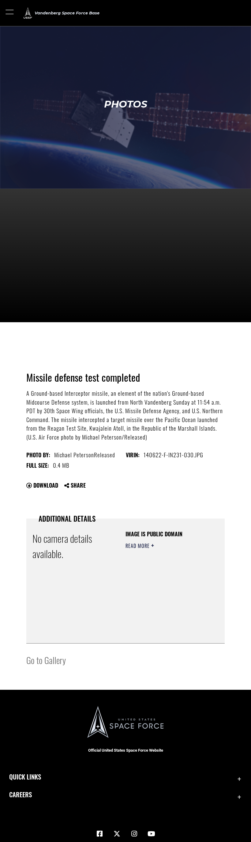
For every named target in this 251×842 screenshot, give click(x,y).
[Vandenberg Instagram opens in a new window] (134, 833)
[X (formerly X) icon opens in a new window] (117, 833)
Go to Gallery (46, 659)
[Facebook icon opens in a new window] (99, 833)
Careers (20, 794)
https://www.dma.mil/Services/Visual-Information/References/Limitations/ (163, 623)
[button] (10, 13)
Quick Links (25, 776)
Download (45, 485)
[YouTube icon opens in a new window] (151, 833)
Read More (138, 545)
